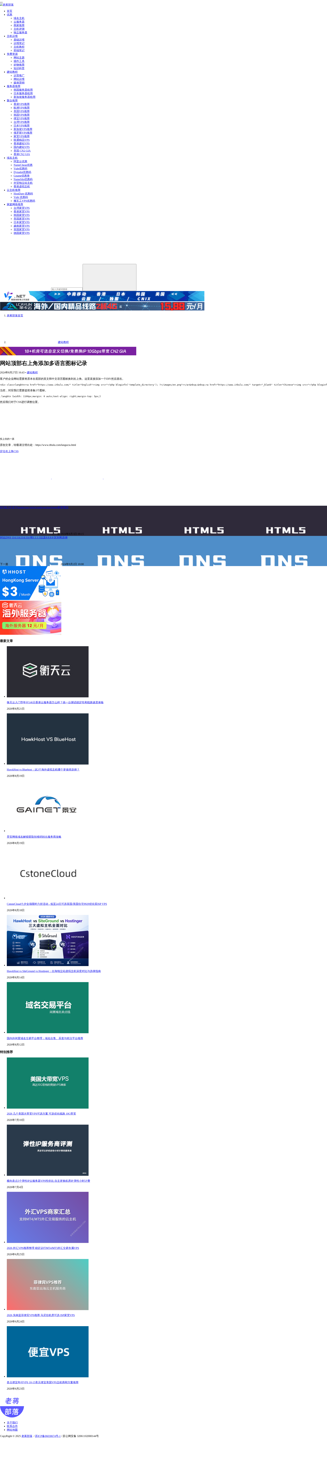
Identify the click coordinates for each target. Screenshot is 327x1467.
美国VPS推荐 (22, 111)
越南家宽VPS (22, 225)
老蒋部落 (26, 1436)
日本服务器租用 (23, 93)
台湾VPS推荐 (22, 122)
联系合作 (12, 1426)
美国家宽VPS (22, 218)
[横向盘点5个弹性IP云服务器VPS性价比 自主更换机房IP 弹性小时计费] (48, 1174)
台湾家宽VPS (22, 207)
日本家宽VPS (22, 222)
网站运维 (19, 79)
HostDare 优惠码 (23, 193)
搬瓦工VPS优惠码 (24, 200)
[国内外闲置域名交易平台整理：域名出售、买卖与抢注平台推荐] (48, 1032)
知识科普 (19, 68)
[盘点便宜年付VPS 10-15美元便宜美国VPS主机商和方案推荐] (48, 1376)
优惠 (9, 14)
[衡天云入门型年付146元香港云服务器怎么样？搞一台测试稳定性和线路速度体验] (48, 696)
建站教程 (12, 71)
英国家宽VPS (22, 229)
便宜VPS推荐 (22, 118)
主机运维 (12, 36)
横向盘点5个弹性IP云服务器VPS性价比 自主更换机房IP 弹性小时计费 (48, 1180)
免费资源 (12, 54)
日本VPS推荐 (22, 125)
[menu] (1, 2)
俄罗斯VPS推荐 (23, 132)
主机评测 (19, 28)
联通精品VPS (22, 139)
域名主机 (19, 18)
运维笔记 (19, 43)
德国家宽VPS (22, 233)
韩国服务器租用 (23, 89)
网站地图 (12, 1429)
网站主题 (19, 57)
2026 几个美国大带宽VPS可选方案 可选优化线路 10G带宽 (41, 1113)
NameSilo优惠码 (23, 179)
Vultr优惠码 (20, 168)
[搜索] (109, 277)
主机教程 (19, 46)
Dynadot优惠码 (22, 172)
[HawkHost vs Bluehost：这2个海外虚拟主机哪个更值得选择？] (48, 763)
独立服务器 (20, 32)
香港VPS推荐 (22, 104)
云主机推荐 (13, 190)
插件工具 (19, 61)
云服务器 (19, 21)
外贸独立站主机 (23, 182)
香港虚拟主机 (22, 186)
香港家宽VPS (22, 211)
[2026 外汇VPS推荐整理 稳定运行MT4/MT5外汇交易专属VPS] (48, 1242)
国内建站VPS (22, 147)
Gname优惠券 (22, 175)
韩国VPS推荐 (22, 114)
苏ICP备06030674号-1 (48, 1436)
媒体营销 (19, 82)
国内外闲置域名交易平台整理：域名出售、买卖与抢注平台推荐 (45, 1038)
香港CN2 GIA (22, 154)
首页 (9, 11)
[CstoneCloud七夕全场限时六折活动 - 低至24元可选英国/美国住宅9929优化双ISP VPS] (48, 897)
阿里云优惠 (20, 161)
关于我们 (12, 1422)
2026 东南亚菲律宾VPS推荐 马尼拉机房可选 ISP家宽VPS (41, 1315)
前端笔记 (19, 50)
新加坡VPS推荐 (23, 129)
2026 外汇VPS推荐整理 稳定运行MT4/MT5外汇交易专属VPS (43, 1248)
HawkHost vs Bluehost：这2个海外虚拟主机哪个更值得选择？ (43, 769)
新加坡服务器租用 (24, 96)
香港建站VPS (22, 143)
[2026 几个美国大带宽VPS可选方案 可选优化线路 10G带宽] (48, 1107)
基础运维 (19, 39)
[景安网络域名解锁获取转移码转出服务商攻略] (48, 830)
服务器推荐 (13, 86)
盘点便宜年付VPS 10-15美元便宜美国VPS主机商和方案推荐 (43, 1382)
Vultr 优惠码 (21, 197)
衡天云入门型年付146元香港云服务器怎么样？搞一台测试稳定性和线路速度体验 (55, 702)
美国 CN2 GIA (22, 150)
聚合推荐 (12, 100)
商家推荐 (19, 25)
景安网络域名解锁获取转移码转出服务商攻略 (34, 836)
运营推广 (19, 75)
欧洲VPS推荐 (22, 107)
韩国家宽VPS (22, 215)
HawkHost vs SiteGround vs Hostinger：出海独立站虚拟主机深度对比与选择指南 (54, 971)
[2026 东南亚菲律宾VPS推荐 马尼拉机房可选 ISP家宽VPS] (48, 1309)
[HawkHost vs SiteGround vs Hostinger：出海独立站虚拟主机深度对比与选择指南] (48, 965)
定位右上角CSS (9, 451)
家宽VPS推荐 (22, 136)
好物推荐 (19, 64)
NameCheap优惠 (23, 165)
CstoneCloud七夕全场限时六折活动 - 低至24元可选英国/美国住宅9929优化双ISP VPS (57, 903)
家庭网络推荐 (15, 204)
